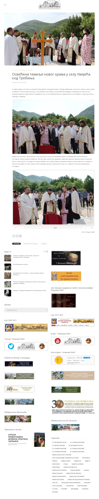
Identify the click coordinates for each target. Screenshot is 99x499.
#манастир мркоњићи (59, 476)
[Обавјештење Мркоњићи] (17, 419)
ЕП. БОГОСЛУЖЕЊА (18, 70)
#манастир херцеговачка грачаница (79, 479)
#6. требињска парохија (59, 451)
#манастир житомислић (73, 473)
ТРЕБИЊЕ (29, 70)
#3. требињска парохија (59, 448)
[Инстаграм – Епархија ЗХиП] (73, 360)
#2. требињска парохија (77, 442)
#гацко (66, 464)
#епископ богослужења (30, 243)
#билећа (54, 461)
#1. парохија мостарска (59, 442)
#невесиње (87, 482)
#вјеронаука (56, 464)
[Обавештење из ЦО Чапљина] (65, 427)
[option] (26, 275)
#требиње (44, 243)
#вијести (87, 461)
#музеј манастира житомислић (70, 482)
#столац (54, 489)
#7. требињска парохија (77, 451)
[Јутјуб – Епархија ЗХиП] (73, 341)
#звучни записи (75, 470)
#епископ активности (70, 467)
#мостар (55, 482)
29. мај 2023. (23, 82)
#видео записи (65, 461)
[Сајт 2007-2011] (26, 327)
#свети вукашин (82, 485)
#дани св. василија (77, 464)
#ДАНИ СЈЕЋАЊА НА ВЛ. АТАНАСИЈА (61, 454)
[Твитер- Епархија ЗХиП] (26, 346)
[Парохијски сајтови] (26, 440)
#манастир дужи (57, 473)
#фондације (74, 489)
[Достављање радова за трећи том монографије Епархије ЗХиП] (63, 300)
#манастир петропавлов (77, 476)
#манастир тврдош (58, 479)
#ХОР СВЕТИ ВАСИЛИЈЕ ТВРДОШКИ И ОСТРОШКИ (65, 458)
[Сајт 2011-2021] (73, 322)
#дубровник (56, 467)
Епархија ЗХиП (16, 82)
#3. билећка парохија (58, 445)
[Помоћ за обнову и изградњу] (18, 364)
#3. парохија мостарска (76, 445)
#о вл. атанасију (57, 485)
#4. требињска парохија (77, 448)
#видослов (77, 461)
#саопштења (69, 485)
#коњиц (86, 470)
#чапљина (85, 489)
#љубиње (55, 492)
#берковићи (86, 458)
